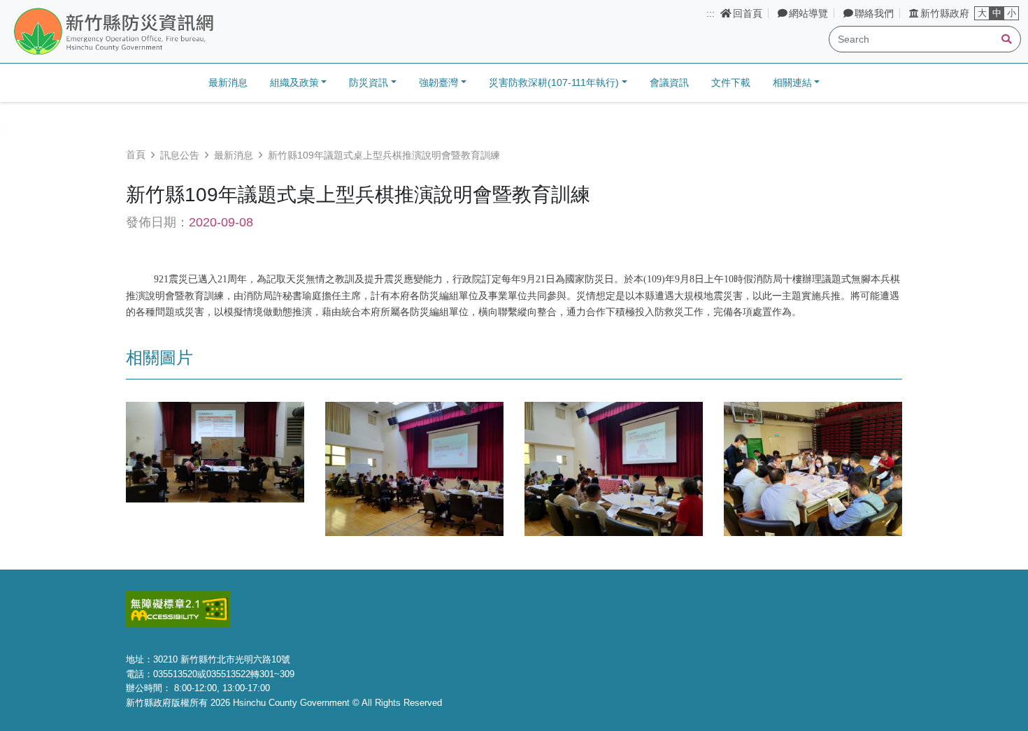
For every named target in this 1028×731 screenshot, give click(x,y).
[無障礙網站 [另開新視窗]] (178, 608)
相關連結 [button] (792, 82)
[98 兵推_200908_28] (613, 468)
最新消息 (228, 82)
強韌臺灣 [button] (438, 82)
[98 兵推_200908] (215, 451)
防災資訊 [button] (368, 82)
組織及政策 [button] (294, 82)
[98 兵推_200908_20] (414, 468)
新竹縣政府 (944, 13)
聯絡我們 (874, 13)
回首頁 (747, 13)
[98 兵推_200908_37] (813, 468)
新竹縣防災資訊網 (148, 32)
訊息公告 (179, 155)
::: (710, 13)
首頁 (135, 154)
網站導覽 (808, 13)
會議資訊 (669, 82)
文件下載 (730, 82)
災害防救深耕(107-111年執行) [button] (554, 82)
